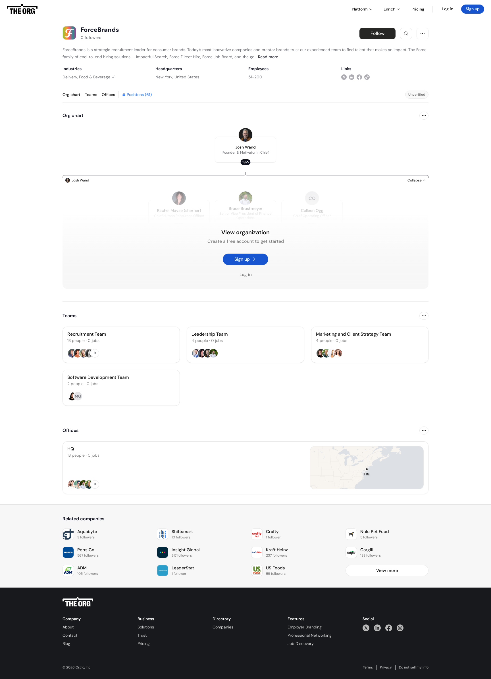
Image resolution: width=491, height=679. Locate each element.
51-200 (255, 77)
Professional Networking (310, 635)
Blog (66, 643)
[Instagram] (400, 627)
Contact (70, 635)
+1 (113, 77)
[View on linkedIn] (351, 77)
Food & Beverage (94, 77)
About (68, 627)
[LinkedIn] (377, 627)
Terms (368, 667)
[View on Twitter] (344, 77)
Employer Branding (305, 627)
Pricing (144, 643)
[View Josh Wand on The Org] (245, 135)
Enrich (389, 9)
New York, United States (177, 77)
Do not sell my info (413, 667)
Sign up (473, 8)
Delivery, (70, 77)
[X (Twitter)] (366, 627)
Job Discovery (301, 643)
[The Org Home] (22, 9)
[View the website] (367, 77)
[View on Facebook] (359, 77)
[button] (245, 150)
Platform (360, 9)
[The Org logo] (78, 602)
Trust (142, 635)
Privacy (386, 667)
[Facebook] (388, 627)
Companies (223, 627)
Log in (447, 8)
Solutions (146, 627)
